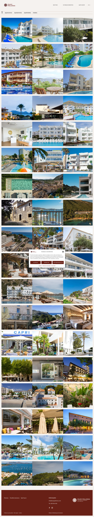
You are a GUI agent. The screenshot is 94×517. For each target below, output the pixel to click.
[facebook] (49, 508)
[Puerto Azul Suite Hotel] (23, 462)
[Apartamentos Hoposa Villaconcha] (23, 44)
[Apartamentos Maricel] (23, 70)
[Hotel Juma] (23, 358)
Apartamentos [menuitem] (18, 12)
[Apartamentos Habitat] (54, 18)
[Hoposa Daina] (23, 254)
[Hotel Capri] (23, 332)
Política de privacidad (46, 265)
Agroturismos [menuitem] (8, 12)
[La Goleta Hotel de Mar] (23, 410)
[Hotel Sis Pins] (23, 384)
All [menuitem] (2, 13)
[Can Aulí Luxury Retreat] (23, 174)
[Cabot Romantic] (54, 148)
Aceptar (35, 262)
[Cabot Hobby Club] (54, 122)
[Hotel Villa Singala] (54, 384)
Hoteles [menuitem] (35, 12)
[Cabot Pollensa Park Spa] (23, 148)
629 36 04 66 (54, 503)
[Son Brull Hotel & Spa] (54, 462)
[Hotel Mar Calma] (54, 358)
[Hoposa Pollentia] (23, 280)
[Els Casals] (23, 200)
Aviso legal (53, 265)
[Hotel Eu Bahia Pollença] (54, 332)
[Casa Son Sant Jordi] (54, 174)
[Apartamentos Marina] (54, 70)
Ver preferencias (58, 262)
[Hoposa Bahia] (54, 228)
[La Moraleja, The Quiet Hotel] (54, 410)
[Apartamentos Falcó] (23, 18)
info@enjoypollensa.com (55, 500)
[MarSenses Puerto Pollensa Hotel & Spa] (54, 436)
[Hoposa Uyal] (54, 280)
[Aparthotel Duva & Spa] (54, 96)
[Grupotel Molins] (23, 228)
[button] (63, 251)
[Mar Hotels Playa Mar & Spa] (23, 436)
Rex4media (60, 512)
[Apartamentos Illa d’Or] (54, 44)
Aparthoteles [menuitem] (27, 12)
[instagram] (52, 508)
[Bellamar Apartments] (23, 122)
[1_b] (10, 3)
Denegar (46, 262)
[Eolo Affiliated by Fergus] (54, 200)
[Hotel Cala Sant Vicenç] (54, 306)
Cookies (40, 265)
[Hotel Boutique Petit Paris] (23, 306)
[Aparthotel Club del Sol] (23, 96)
